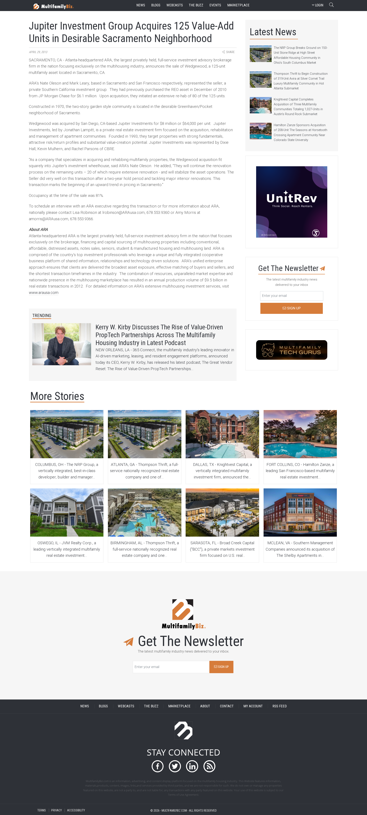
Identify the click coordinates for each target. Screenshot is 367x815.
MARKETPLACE (179, 706)
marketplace (238, 5)
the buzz (196, 5)
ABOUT (205, 706)
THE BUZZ (151, 706)
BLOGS (103, 706)
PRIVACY (56, 810)
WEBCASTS (126, 706)
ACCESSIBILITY (76, 810)
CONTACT (227, 706)
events (215, 5)
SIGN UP (223, 667)
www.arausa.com (43, 292)
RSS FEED (279, 706)
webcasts (175, 5)
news (140, 5)
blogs (155, 5)
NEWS (84, 706)
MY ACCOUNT (253, 706)
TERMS (41, 810)
